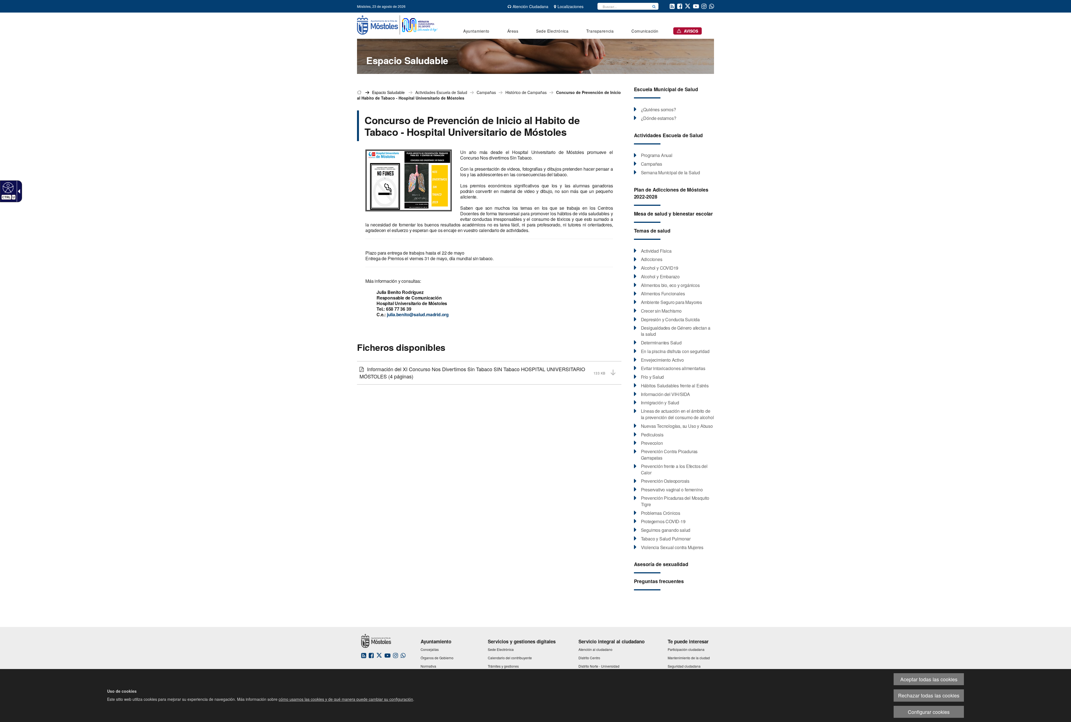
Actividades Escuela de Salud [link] (441, 92)
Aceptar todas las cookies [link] (928, 679)
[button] (654, 6)
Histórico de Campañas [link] (526, 92)
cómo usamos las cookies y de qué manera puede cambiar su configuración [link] (346, 699)
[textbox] (623, 6)
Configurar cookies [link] (929, 711)
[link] (7, 187)
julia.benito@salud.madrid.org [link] (417, 314)
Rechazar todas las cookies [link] (928, 695)
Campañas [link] (486, 92)
